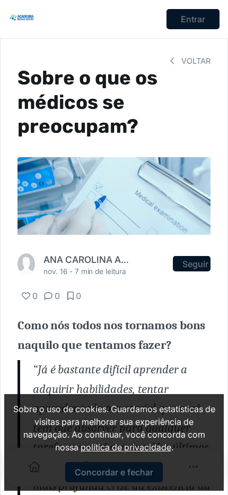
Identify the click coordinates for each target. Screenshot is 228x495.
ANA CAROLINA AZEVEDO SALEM (87, 259)
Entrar (193, 19)
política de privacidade (126, 447)
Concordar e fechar (114, 472)
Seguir (195, 264)
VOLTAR (195, 60)
